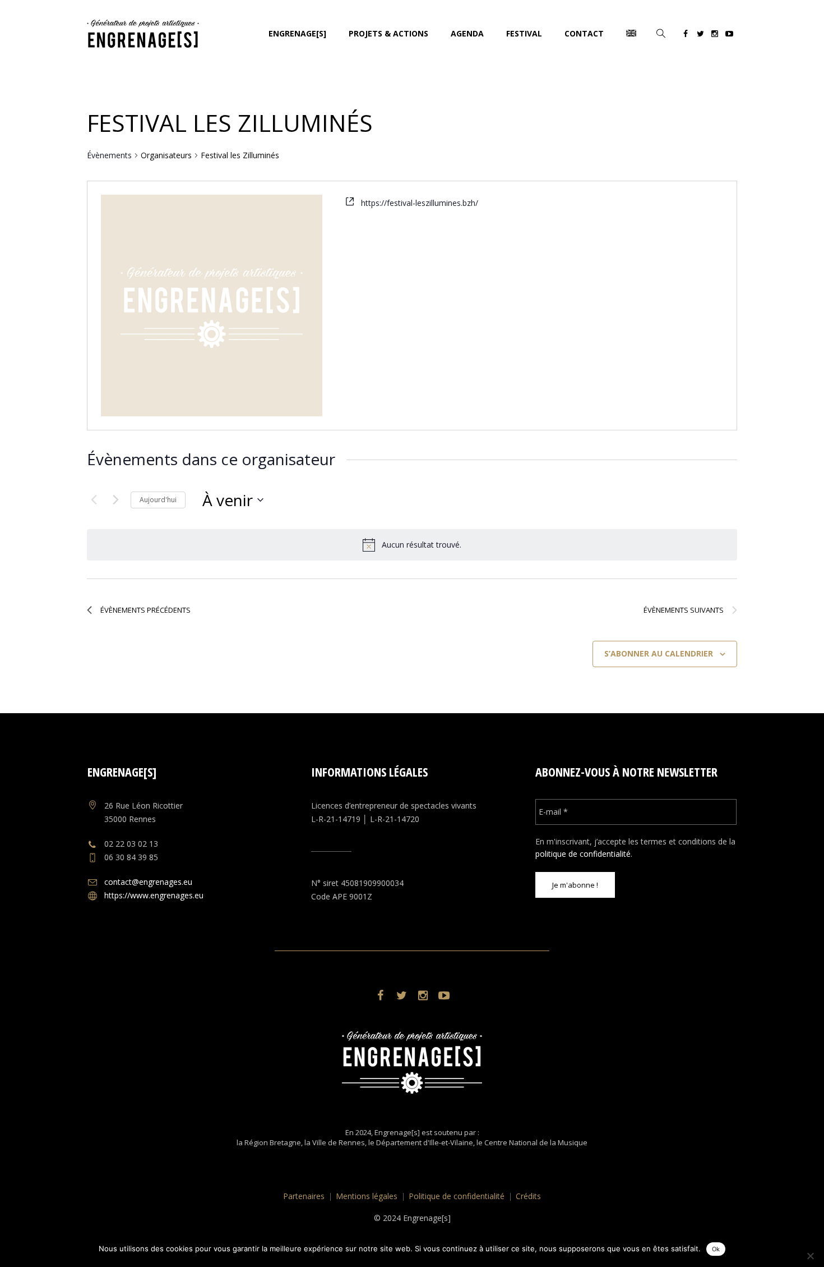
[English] (631, 33)
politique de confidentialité (583, 853)
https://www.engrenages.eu (153, 895)
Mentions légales (366, 1196)
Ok (716, 1249)
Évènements (109, 155)
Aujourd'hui (158, 499)
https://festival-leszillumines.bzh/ (419, 203)
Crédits (528, 1196)
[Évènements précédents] (93, 500)
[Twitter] (700, 35)
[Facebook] (685, 35)
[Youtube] (729, 35)
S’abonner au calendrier (658, 653)
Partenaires (304, 1196)
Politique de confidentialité (456, 1196)
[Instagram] (714, 35)
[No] (810, 1255)
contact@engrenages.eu (148, 881)
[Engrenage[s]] (412, 1062)
